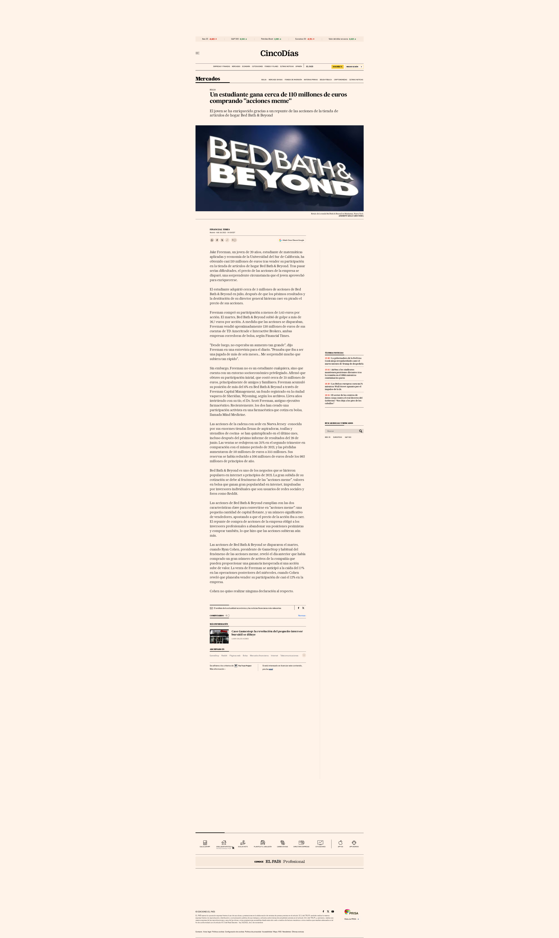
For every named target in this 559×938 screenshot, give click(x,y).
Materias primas (311, 80)
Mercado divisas (276, 80)
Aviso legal (207, 932)
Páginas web (235, 655)
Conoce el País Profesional (280, 861)
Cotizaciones (257, 66)
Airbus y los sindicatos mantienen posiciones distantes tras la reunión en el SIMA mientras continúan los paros (343, 373)
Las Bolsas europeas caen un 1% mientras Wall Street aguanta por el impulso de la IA (344, 386)
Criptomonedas (340, 80)
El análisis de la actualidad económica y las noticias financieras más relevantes (247, 608)
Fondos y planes (271, 66)
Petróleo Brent (267, 39)
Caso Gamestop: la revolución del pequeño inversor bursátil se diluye (267, 633)
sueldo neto (243, 846)
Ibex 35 (205, 39)
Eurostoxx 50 (300, 39)
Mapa (275, 932)
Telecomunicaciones (289, 655)
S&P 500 (235, 39)
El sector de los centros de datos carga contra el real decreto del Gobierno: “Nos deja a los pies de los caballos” (343, 399)
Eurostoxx (337, 437)
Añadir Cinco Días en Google (293, 240)
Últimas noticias (287, 66)
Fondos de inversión (293, 80)
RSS (280, 932)
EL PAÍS (308, 65)
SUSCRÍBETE (337, 67)
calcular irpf (205, 846)
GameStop (214, 655)
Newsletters (286, 932)
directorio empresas (301, 846)
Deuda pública (326, 80)
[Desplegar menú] (198, 53)
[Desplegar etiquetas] (304, 655)
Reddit (224, 655)
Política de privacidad (253, 932)
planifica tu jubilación (263, 846)
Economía (246, 66)
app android (354, 846)
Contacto (199, 932)
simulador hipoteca (224, 846)
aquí (271, 669)
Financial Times (220, 229)
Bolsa (264, 80)
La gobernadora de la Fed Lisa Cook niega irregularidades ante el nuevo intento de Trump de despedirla (344, 361)
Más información (217, 669)
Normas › (302, 616)
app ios (340, 846)
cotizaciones (320, 846)
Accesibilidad (267, 932)
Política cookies (218, 932)
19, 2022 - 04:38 (225, 233)
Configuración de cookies (234, 932)
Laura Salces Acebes (240, 639)
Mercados (236, 66)
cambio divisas (282, 846)
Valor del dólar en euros (338, 39)
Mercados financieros (259, 655)
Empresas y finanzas (221, 66)
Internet (274, 655)
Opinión (299, 66)
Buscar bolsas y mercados (339, 423)
